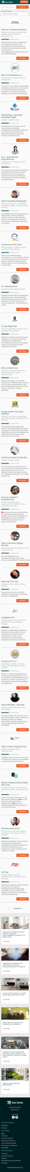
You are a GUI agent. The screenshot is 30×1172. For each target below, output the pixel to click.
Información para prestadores (11, 1160)
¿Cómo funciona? (7, 1138)
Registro (4, 1158)
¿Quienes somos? (15, 1107)
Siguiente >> (18, 908)
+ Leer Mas (6, 941)
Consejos (4, 1163)
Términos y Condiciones (9, 1145)
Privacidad (4, 1148)
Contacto (4, 1136)
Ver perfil (22, 58)
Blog (2, 1133)
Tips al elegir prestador (8, 1143)
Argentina (4, 1125)
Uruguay (4, 1128)
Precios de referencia (8, 1140)
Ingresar (24, 2)
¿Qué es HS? (15, 1109)
